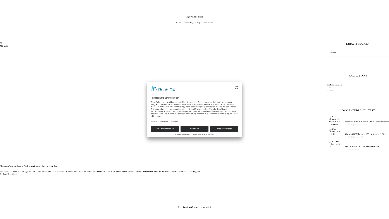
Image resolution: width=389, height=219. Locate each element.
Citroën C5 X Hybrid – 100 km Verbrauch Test (365, 134)
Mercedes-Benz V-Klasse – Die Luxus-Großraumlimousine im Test (28, 166)
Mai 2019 (4, 46)
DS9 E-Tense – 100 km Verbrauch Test (362, 147)
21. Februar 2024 (355, 137)
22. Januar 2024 (354, 150)
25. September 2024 (356, 124)
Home (178, 23)
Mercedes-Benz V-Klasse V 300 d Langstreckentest (367, 122)
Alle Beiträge (188, 23)
